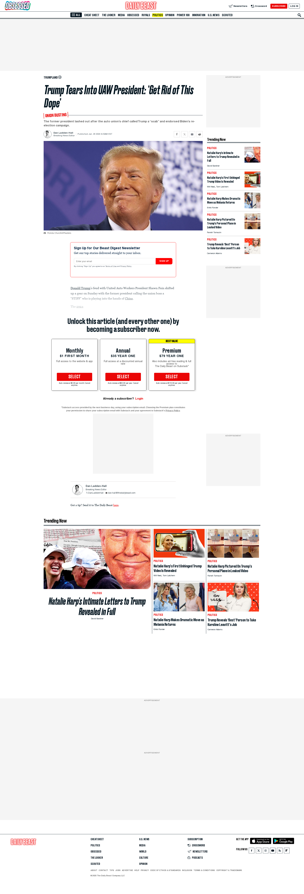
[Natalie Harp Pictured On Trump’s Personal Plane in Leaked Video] (252, 228)
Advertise (127, 870)
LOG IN (294, 6)
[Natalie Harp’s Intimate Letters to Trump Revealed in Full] (252, 161)
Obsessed (133, 15)
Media (121, 15)
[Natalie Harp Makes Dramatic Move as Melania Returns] (252, 207)
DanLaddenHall (95, 493)
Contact (103, 870)
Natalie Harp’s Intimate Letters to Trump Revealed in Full (97, 606)
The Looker (108, 15)
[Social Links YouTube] (273, 851)
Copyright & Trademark (229, 870)
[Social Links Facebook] (251, 851)
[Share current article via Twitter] (184, 134)
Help (136, 870)
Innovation (198, 15)
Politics (158, 15)
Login (139, 398)
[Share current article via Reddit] (200, 134)
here (115, 505)
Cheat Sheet (91, 15)
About (94, 870)
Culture (143, 857)
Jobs (118, 870)
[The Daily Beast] (141, 6)
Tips (111, 870)
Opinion (169, 15)
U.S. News (213, 15)
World (142, 851)
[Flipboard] (286, 851)
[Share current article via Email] (192, 134)
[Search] (299, 15)
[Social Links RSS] (280, 851)
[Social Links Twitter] (258, 851)
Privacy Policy (126, 266)
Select (74, 377)
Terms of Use (111, 266)
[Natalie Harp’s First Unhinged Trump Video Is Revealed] (252, 186)
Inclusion (187, 870)
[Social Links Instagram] (265, 851)
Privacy (145, 870)
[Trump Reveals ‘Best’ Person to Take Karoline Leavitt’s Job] (252, 253)
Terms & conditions (204, 870)
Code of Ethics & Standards (165, 870)
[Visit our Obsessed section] (28, 6)
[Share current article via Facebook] (177, 134)
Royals (146, 15)
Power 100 (183, 15)
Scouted (227, 15)
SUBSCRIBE (279, 6)
